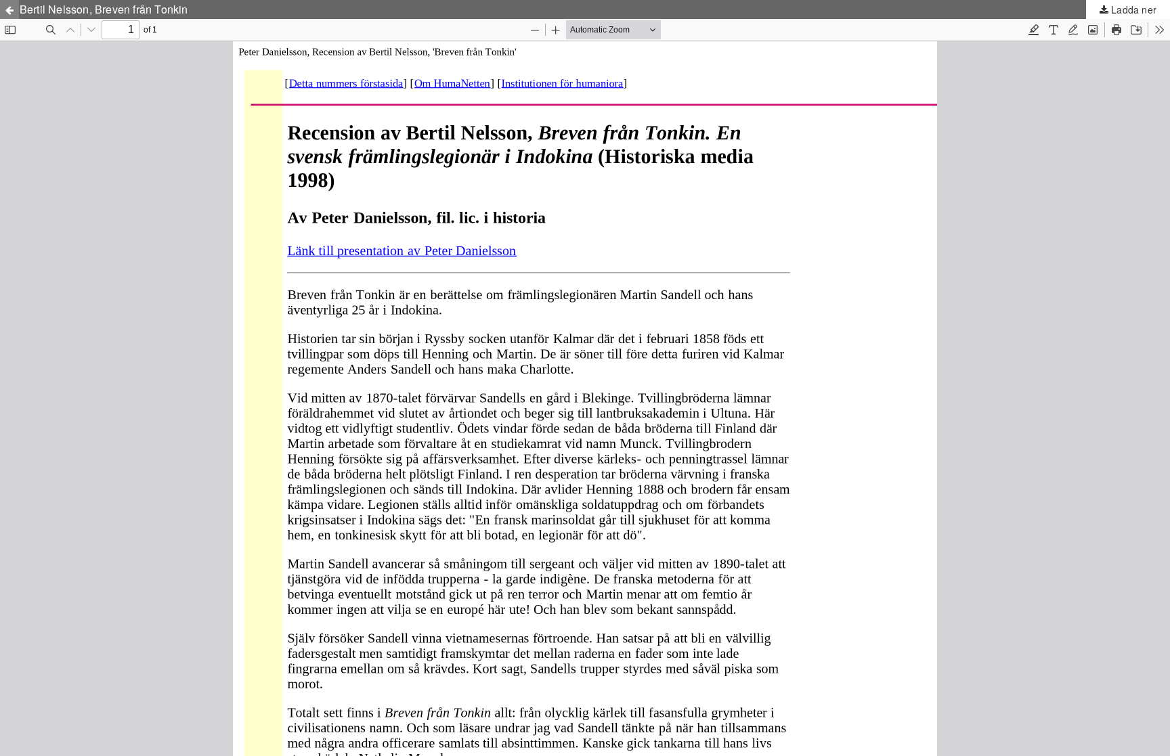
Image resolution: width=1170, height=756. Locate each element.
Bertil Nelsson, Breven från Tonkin (104, 9)
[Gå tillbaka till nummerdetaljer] (9, 9)
